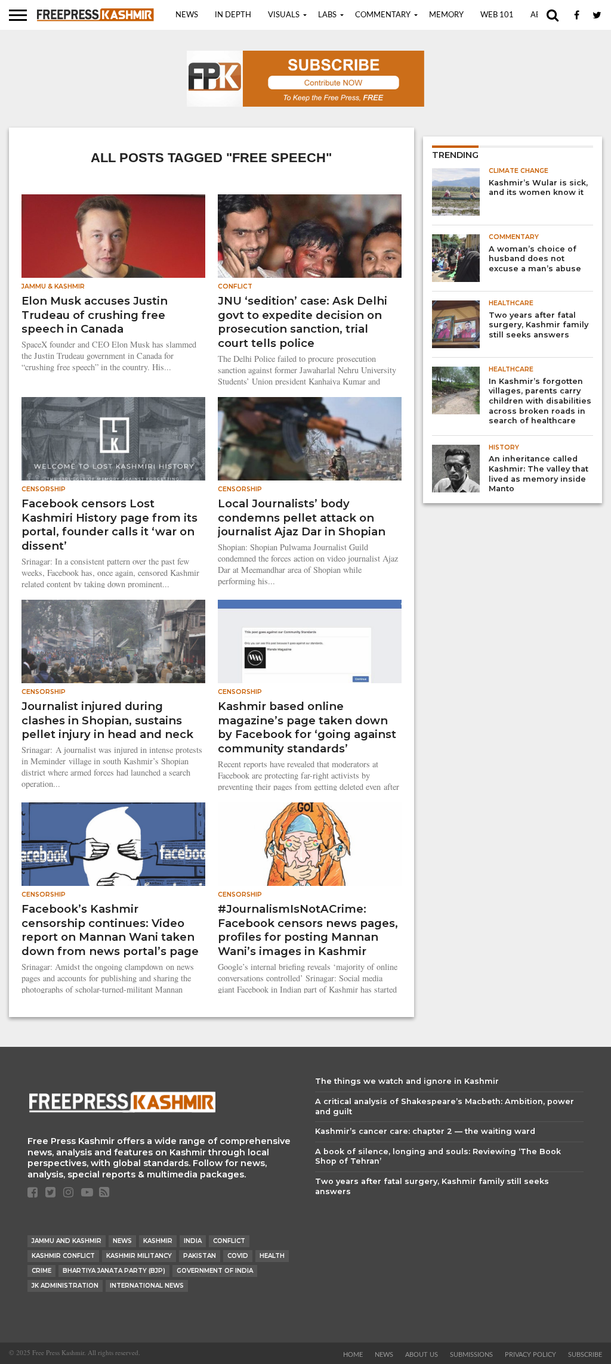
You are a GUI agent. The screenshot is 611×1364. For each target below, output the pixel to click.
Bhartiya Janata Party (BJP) (114, 1271)
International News (147, 1285)
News (186, 15)
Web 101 (497, 15)
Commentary (383, 15)
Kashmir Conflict (63, 1256)
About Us (421, 1354)
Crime (41, 1271)
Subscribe (585, 1354)
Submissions (471, 1354)
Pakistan (199, 1256)
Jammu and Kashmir (66, 1241)
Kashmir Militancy (139, 1256)
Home (353, 1354)
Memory (446, 15)
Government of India (215, 1271)
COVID (237, 1256)
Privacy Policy (530, 1354)
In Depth (233, 15)
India (193, 1241)
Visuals (284, 15)
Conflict (229, 1241)
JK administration (65, 1285)
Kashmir (157, 1241)
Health (272, 1256)
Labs (327, 15)
